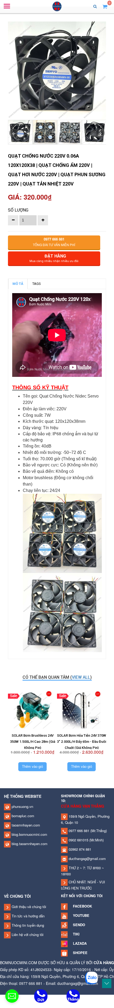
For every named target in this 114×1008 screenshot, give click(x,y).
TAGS (36, 284)
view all (81, 677)
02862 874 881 (79, 849)
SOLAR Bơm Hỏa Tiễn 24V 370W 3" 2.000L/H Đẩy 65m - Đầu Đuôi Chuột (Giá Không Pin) (81, 741)
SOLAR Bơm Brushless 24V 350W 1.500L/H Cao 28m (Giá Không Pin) (32, 741)
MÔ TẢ (17, 284)
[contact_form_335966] (12, 996)
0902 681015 (78, 839)
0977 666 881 (78, 830)
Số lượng (18, 210)
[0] (104, 6)
